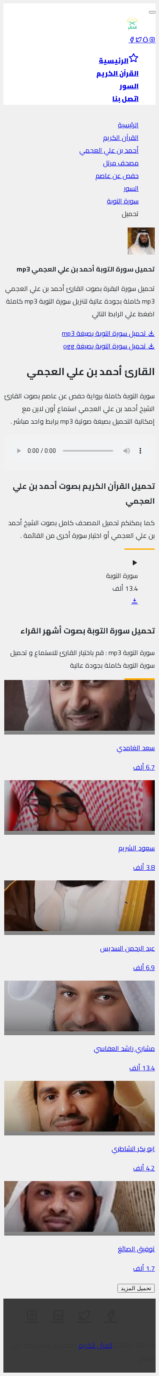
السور (131, 188)
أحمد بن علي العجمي (109, 150)
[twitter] (138, 39)
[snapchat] (145, 39)
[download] (134, 601)
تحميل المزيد (136, 1288)
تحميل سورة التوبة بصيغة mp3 (105, 333)
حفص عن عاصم (117, 175)
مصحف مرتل (121, 162)
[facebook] (131, 39)
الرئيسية (128, 124)
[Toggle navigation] (152, 12)
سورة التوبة (123, 201)
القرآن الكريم (121, 137)
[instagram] (152, 39)
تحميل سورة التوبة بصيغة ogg (105, 346)
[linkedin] (58, 1315)
